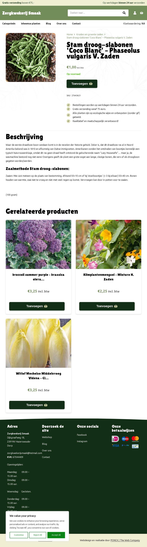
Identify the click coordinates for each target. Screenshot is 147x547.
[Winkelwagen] (141, 12)
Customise (19, 535)
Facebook (82, 435)
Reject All (38, 535)
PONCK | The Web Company (125, 540)
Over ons (46, 450)
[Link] (135, 13)
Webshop (47, 437)
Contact (46, 457)
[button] (16, 23)
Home (70, 34)
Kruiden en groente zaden (89, 34)
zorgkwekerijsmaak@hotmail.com (24, 453)
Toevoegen (79, 84)
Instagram (82, 441)
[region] (37, 526)
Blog (44, 444)
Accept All (56, 535)
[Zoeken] (124, 13)
